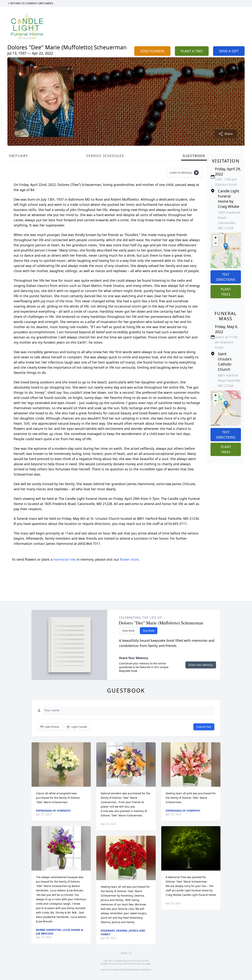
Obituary (18, 155)
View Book (128, 630)
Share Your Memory (201, 665)
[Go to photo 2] (127, 784)
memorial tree (64, 559)
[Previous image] (100, 764)
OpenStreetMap (130, 969)
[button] (225, 246)
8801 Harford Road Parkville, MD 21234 (229, 380)
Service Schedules (105, 155)
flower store (129, 559)
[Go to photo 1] (125, 784)
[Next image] (152, 764)
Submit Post (203, 727)
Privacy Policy (115, 963)
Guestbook (194, 155)
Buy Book (148, 630)
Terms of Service (136, 963)
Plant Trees (226, 291)
